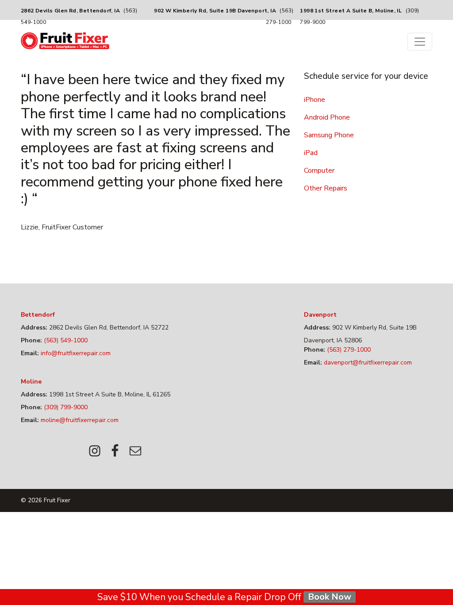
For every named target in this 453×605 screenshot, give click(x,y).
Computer (319, 170)
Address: (34, 327)
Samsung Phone (329, 135)
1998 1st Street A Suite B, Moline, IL (351, 10)
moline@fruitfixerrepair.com (79, 420)
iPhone (314, 100)
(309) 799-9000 (65, 407)
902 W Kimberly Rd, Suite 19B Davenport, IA (215, 10)
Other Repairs (325, 188)
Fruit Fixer (57, 500)
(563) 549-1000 (65, 340)
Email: (30, 353)
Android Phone (327, 117)
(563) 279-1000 (348, 349)
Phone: (31, 340)
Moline (31, 381)
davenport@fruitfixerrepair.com (367, 362)
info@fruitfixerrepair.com (75, 353)
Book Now (329, 597)
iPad (311, 153)
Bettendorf (38, 314)
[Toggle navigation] (419, 41)
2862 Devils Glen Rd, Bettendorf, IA (70, 10)
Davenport (320, 314)
